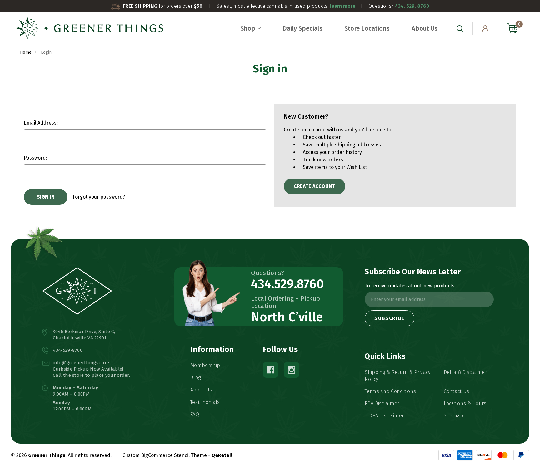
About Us (425, 28)
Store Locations (367, 28)
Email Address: (41, 123)
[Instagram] (291, 370)
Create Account (314, 186)
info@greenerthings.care (81, 363)
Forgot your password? (99, 197)
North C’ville (287, 317)
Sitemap (453, 416)
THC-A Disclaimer (384, 416)
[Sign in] (485, 28)
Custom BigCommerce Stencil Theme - (166, 455)
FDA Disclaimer (382, 403)
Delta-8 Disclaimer (465, 372)
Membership (205, 365)
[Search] (460, 28)
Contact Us (456, 391)
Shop (247, 28)
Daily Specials (302, 28)
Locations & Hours (465, 403)
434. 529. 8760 (412, 6)
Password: (35, 158)
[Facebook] (270, 370)
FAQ (194, 414)
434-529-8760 (67, 350)
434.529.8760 (287, 284)
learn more (343, 6)
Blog (195, 378)
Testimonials (205, 402)
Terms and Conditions (390, 391)
